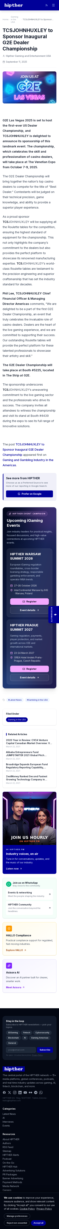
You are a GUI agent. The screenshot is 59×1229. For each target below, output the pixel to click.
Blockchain (13, 1038)
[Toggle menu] (53, 5)
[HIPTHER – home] (14, 5)
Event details (27, 610)
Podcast (7, 1158)
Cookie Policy (27, 1208)
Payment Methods (12, 1182)
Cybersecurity (42, 1032)
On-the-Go (8, 1162)
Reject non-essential (17, 1223)
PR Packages (10, 1174)
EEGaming (13, 1032)
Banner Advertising (13, 1178)
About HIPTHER (11, 1139)
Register (31, 601)
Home (6, 19)
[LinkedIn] (20, 1092)
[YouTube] (25, 1092)
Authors (7, 1143)
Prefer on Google (31, 493)
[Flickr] (30, 1092)
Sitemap (7, 1151)
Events (6, 1125)
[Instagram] (14, 1092)
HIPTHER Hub (10, 1166)
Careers (7, 1190)
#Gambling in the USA (37, 700)
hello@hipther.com (12, 1100)
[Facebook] (4, 1092)
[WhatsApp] (41, 1092)
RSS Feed (8, 1147)
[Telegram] (35, 1092)
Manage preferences (17, 1216)
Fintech (26, 1032)
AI (25, 1038)
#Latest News (15, 700)
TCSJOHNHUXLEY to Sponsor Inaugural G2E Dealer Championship (23, 449)
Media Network (11, 1186)
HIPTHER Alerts (11, 1155)
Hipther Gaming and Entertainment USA (28, 55)
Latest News (9, 1114)
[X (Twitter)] (9, 1092)
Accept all (38, 1223)
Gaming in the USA (14, 19)
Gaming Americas (39, 1038)
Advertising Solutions (14, 1170)
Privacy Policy (44, 1208)
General (12, 1043)
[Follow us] (46, 5)
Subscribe (45, 1050)
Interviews (8, 1121)
